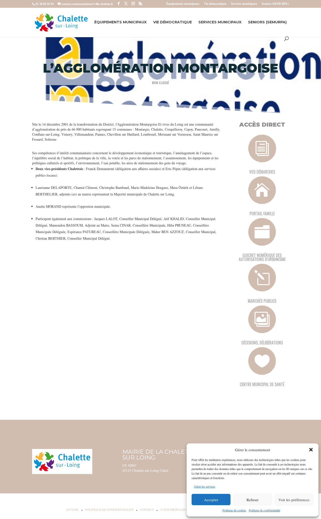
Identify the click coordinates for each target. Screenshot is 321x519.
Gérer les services (204, 486)
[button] (310, 449)
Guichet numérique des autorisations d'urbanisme (262, 257)
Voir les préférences (293, 499)
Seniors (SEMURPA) (275, 4)
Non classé (160, 82)
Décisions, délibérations (262, 343)
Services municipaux (244, 4)
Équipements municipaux (182, 4)
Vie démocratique (215, 4)
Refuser (253, 499)
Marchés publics (262, 301)
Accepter (211, 499)
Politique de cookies (234, 510)
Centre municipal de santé (262, 384)
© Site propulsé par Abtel (181, 509)
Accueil (72, 509)
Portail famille (262, 214)
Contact (147, 509)
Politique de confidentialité (264, 510)
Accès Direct (262, 124)
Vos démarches (262, 172)
